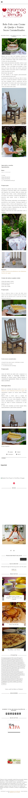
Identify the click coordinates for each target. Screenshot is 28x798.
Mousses (4, 674)
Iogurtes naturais (6, 672)
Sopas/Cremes (13, 681)
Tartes (19, 681)
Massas (20, 672)
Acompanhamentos (7, 658)
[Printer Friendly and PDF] (3, 458)
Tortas (4, 683)
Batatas (10, 660)
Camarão (4, 665)
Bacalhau (4, 660)
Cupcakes (4, 667)
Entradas (15, 667)
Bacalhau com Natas (14, 650)
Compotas (22, 665)
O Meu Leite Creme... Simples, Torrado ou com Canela (14, 597)
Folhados (21, 667)
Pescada (22, 674)
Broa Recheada (14, 625)
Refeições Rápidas (6, 679)
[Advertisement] (13, 745)
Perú (17, 674)
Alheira (15, 658)
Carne (9, 665)
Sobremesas (5, 681)
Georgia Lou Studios (15, 792)
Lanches (15, 672)
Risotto (15, 679)
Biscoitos (19, 660)
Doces (9, 667)
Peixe (13, 674)
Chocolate (15, 665)
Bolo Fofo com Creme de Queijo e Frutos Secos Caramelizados (14, 27)
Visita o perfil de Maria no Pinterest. (14, 689)
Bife (15, 660)
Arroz (20, 658)
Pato (9, 674)
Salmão (20, 679)
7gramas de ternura (15, 791)
